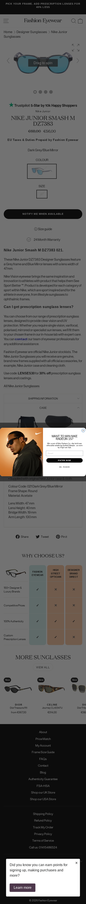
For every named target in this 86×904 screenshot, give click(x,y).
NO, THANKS (64, 467)
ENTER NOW (64, 460)
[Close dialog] (83, 430)
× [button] (76, 862)
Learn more (23, 887)
